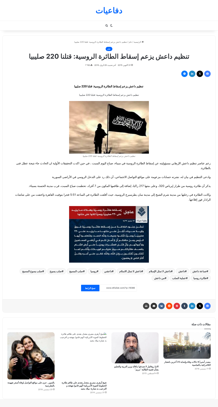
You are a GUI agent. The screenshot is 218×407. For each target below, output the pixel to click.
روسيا (93, 271)
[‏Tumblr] (184, 306)
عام (130, 42)
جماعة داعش (199, 271)
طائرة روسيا (200, 278)
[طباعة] (146, 306)
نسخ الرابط (90, 288)
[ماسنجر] (184, 74)
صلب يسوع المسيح (32, 271)
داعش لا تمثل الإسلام (160, 271)
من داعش (159, 278)
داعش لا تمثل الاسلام (130, 271)
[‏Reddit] (169, 306)
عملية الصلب (179, 278)
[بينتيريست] (177, 306)
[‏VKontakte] (161, 306)
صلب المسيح (76, 271)
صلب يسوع (56, 271)
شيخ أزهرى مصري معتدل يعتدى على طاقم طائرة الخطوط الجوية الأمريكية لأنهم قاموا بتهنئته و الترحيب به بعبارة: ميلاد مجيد (84, 385)
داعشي (108, 271)
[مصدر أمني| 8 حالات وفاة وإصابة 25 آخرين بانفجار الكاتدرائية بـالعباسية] (187, 345)
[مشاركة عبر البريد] (154, 306)
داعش (181, 271)
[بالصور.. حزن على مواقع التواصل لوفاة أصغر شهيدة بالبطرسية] (31, 355)
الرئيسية (138, 42)
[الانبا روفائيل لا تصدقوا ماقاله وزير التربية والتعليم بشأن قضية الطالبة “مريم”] (135, 347)
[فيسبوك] (207, 74)
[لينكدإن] (192, 74)
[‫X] (200, 74)
